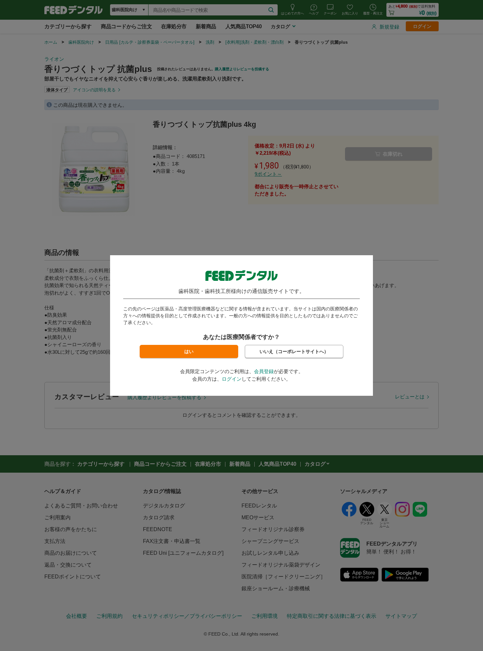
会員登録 (264, 371)
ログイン (232, 379)
